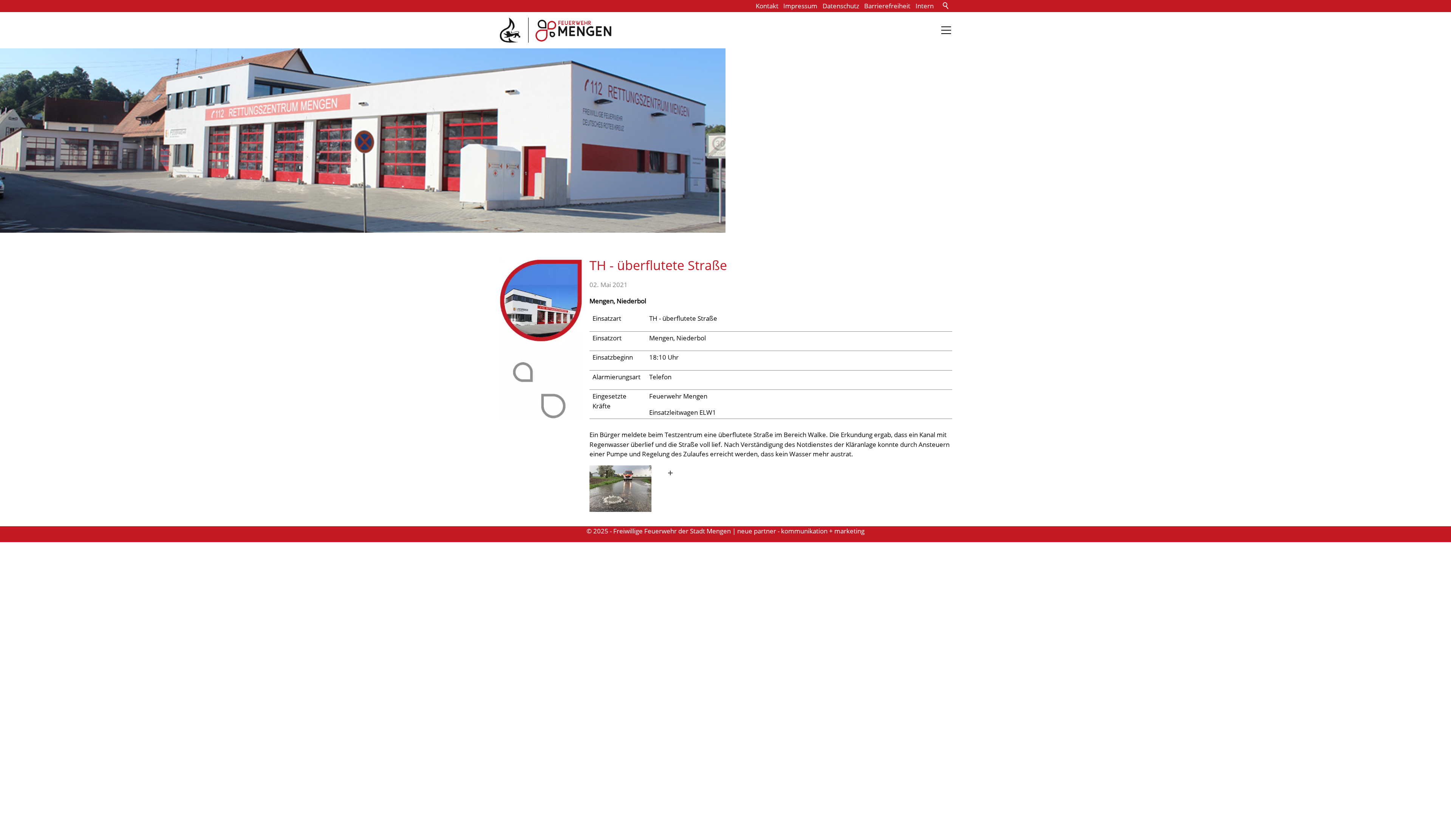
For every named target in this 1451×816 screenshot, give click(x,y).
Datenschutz (841, 6)
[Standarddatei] (633, 488)
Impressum (800, 6)
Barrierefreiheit (887, 6)
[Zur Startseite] (555, 30)
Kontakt (767, 6)
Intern (925, 6)
